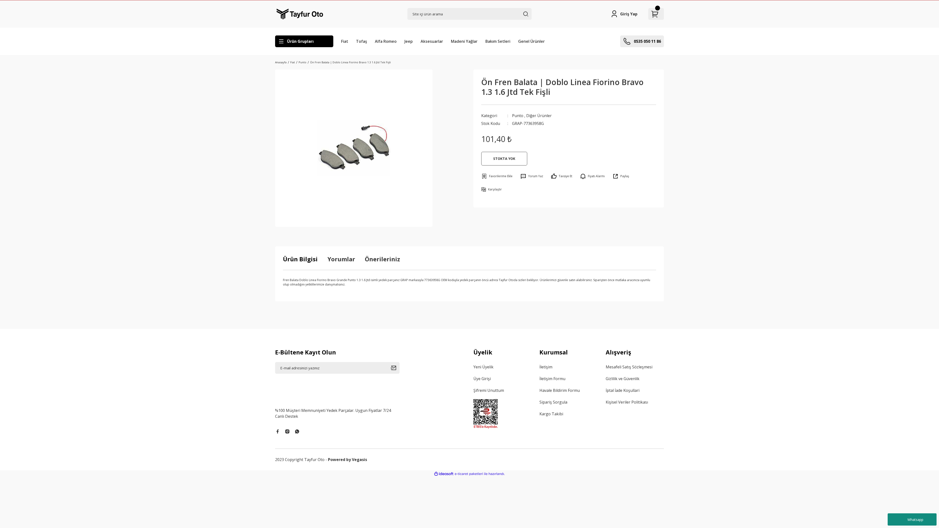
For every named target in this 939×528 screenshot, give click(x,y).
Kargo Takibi (551, 414)
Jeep (408, 41)
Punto (517, 115)
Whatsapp (915, 519)
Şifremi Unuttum (488, 390)
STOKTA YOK (504, 158)
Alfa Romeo (386, 41)
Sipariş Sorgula (553, 402)
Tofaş (361, 41)
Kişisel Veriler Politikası (627, 402)
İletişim (545, 367)
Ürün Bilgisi (300, 259)
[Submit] (395, 368)
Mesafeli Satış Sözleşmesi (629, 367)
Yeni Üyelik (483, 367)
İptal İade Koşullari (622, 390)
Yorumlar (341, 259)
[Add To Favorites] (497, 176)
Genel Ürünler (531, 41)
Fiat (344, 41)
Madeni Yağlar (464, 41)
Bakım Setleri (497, 41)
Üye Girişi (482, 378)
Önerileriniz (382, 259)
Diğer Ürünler (539, 115)
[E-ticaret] (469, 474)
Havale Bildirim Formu (559, 390)
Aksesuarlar (432, 41)
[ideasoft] (444, 474)
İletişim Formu (552, 378)
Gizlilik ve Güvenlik (622, 378)
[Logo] (300, 14)
